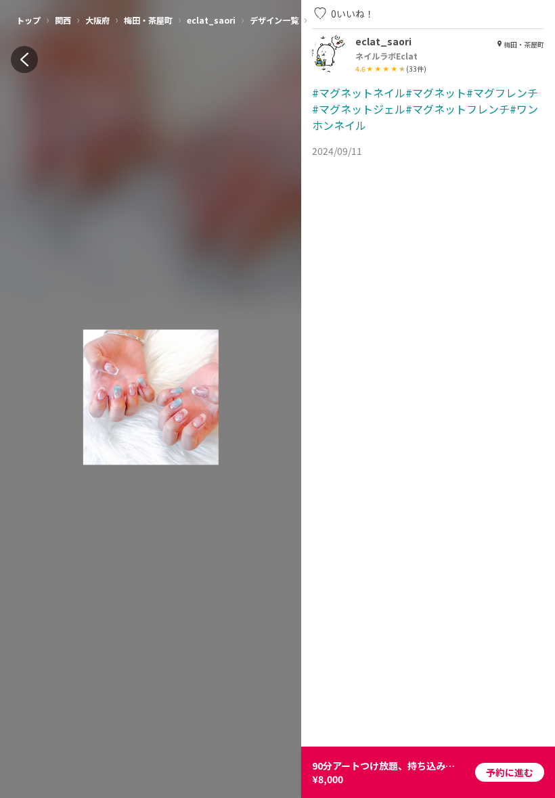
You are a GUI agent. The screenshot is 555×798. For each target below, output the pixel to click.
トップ (28, 20)
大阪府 (97, 20)
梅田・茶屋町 (148, 20)
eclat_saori (211, 20)
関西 (63, 20)
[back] (24, 59)
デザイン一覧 (274, 20)
